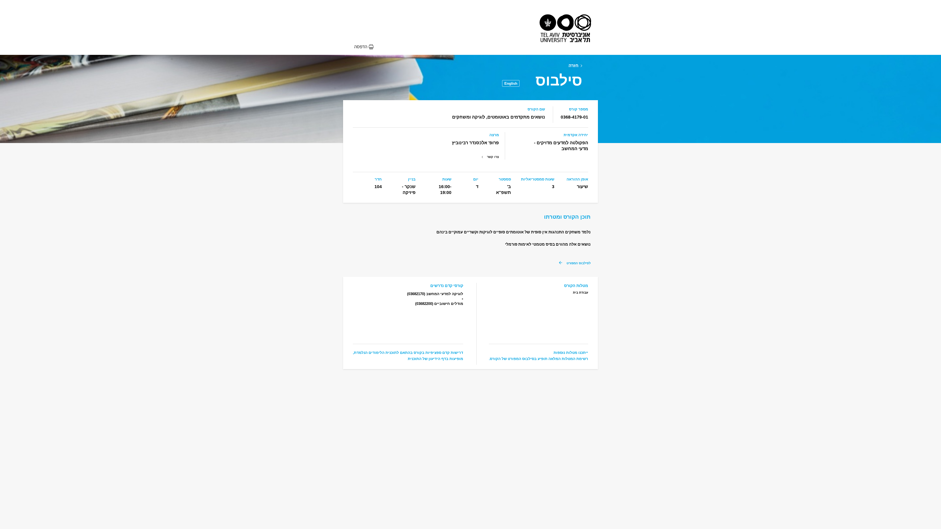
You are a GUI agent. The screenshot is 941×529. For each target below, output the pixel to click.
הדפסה (360, 46)
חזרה (574, 65)
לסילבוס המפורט (579, 263)
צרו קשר (493, 157)
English (510, 83)
